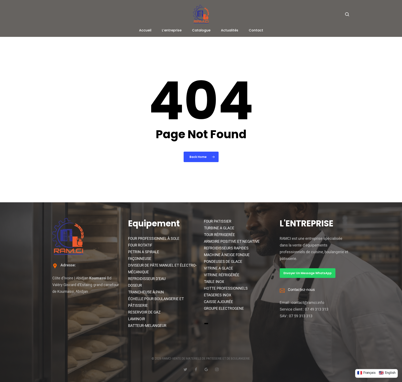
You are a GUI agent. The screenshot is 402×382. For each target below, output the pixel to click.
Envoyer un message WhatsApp (307, 273)
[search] (347, 14)
